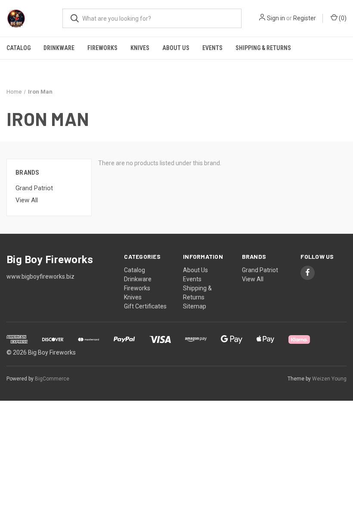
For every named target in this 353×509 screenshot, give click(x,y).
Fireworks (102, 47)
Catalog (18, 47)
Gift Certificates (145, 306)
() (342, 18)
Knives (139, 47)
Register (304, 18)
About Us (175, 47)
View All (26, 200)
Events (212, 47)
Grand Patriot (34, 188)
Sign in (276, 18)
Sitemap (194, 306)
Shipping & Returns (263, 47)
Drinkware (58, 47)
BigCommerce (52, 379)
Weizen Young (329, 379)
